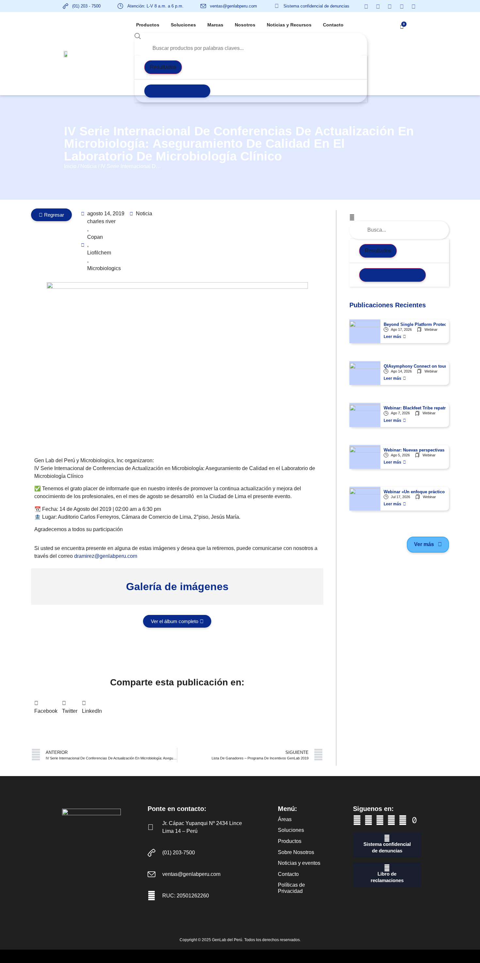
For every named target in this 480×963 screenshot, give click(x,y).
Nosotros (245, 24)
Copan (95, 237)
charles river (101, 221)
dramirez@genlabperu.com (105, 556)
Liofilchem (99, 252)
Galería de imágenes (177, 586)
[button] (45, 707)
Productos (147, 24)
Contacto (333, 24)
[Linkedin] (380, 820)
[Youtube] (368, 820)
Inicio (70, 166)
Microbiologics (104, 268)
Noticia (88, 166)
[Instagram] (403, 820)
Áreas (285, 819)
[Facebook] (357, 820)
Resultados (163, 67)
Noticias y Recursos (289, 24)
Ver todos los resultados (177, 91)
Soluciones (183, 24)
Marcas (215, 24)
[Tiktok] (414, 820)
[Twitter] (391, 820)
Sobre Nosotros (296, 852)
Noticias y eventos (299, 863)
